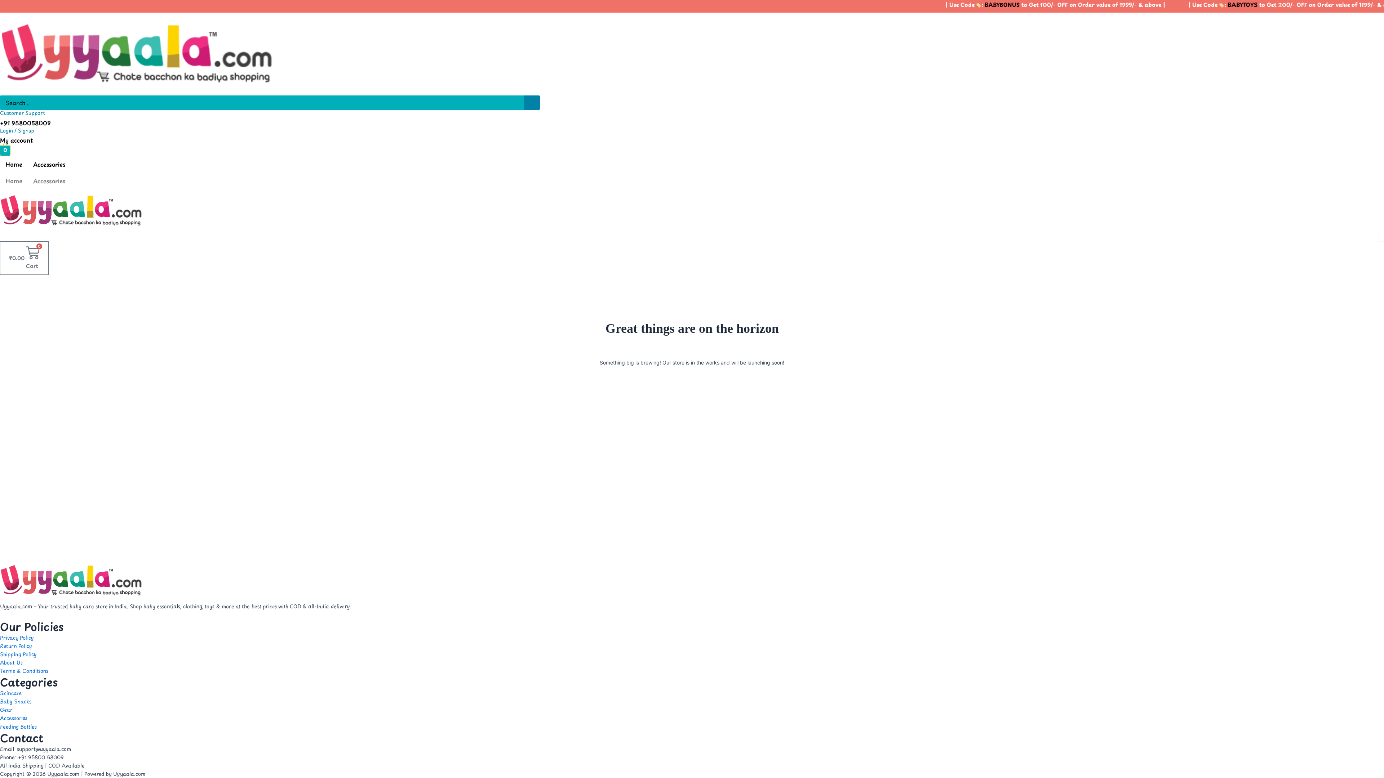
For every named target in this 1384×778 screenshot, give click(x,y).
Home (13, 164)
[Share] (1360, 8)
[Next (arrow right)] (1371, 389)
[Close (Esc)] (1376, 8)
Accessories (49, 164)
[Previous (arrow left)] (12, 389)
